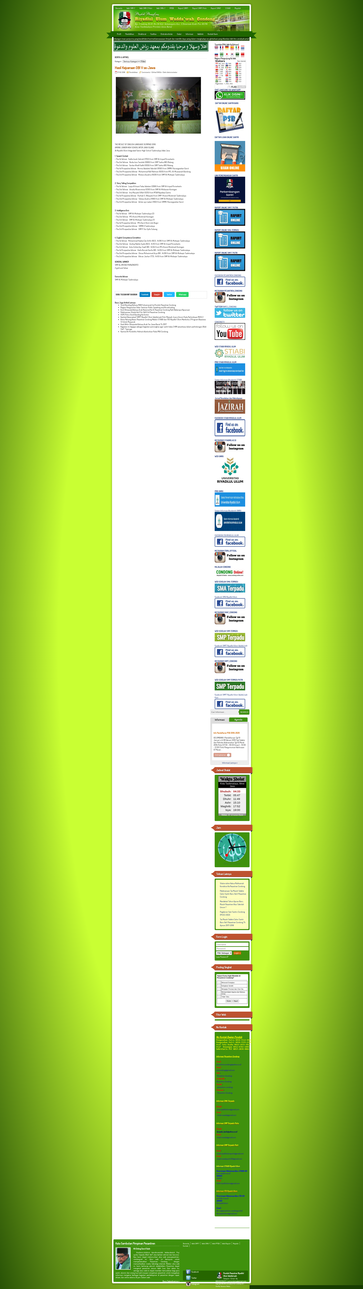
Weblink (200, 34)
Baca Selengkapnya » (171, 1281)
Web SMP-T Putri (145, 8)
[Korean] (232, 56)
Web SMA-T (160, 8)
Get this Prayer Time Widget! (232, 817)
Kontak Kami (213, 34)
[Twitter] (188, 1280)
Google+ (157, 294)
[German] (227, 49)
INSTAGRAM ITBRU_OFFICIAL (226, 551)
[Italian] (238, 49)
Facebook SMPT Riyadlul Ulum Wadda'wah (231, 645)
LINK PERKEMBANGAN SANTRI (226, 175)
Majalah (238, 8)
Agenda (238, 719)
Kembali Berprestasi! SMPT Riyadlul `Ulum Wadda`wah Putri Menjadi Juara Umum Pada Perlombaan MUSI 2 (162, 317)
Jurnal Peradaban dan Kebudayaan (228, 398)
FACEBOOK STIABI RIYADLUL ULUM (228, 418)
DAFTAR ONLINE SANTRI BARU (227, 103)
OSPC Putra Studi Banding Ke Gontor (135, 314)
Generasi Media (225, 1286)
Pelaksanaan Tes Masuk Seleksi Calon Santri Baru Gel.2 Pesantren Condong (233, 894)
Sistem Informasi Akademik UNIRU (228, 510)
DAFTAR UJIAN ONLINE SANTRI (227, 137)
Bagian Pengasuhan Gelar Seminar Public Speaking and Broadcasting (148, 307)
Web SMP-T (130, 8)
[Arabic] (238, 56)
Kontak (185, 1246)
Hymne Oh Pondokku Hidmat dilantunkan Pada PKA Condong (144, 331)
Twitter (169, 294)
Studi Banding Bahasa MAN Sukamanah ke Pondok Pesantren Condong (148, 305)
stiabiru (219, 1178)
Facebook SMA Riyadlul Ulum (226, 597)
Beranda (119, 8)
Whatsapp (182, 294)
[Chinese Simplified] (243, 56)
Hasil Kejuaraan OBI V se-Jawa (135, 67)
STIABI (227, 8)
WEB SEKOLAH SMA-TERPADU (226, 581)
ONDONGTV (220, 322)
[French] (222, 49)
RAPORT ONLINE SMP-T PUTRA (226, 207)
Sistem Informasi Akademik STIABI (228, 380)
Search (244, 712)
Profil (119, 34)
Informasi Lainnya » (229, 763)
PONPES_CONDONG (226, 306)
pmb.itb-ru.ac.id (222, 1198)
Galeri (179, 34)
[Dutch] (243, 49)
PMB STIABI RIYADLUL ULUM (225, 362)
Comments (146, 72)
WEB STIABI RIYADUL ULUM (225, 346)
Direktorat (142, 34)
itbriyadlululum (222, 1203)
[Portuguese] (222, 56)
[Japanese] (227, 56)
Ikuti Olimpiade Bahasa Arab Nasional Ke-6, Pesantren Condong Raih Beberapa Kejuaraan (155, 310)
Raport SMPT (183, 8)
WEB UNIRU (219, 456)
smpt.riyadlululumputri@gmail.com (230, 1153)
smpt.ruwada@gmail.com (226, 1137)
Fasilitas (153, 34)
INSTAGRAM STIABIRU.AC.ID (225, 440)
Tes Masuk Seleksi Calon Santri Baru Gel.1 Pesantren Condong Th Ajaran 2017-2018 (232, 922)
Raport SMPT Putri (199, 8)
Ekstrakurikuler (167, 34)
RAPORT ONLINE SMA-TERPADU (227, 230)
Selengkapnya (220, 732)
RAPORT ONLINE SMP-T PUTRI (226, 253)
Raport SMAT (216, 8)
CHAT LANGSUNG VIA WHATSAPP (227, 90)
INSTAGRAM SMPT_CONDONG (226, 661)
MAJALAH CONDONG (223, 567)
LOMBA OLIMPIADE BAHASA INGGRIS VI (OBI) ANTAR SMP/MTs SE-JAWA (229, 743)
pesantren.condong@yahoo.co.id (228, 1064)
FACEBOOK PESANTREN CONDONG (228, 275)
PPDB (172, 8)
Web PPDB (216, 1243)
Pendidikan (129, 34)
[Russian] (217, 56)
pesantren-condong (225, 1087)
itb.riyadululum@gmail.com (226, 1213)
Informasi (189, 34)
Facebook (144, 294)
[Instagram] (188, 1286)
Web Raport (226, 1243)
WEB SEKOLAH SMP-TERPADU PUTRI (229, 680)
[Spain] (232, 49)
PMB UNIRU (219, 491)
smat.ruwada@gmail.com (226, 1115)
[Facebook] (188, 1274)
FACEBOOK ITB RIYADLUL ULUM (227, 535)
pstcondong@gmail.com (225, 1070)
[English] (217, 49)
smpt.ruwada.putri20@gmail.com (229, 1159)
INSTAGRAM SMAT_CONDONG (226, 612)
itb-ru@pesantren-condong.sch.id (229, 1210)
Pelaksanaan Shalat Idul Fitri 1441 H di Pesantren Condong (143, 312)
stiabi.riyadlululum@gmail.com (227, 1183)
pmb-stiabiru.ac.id (223, 1173)
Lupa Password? (222, 957)
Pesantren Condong (224, 1076)
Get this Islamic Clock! (232, 863)
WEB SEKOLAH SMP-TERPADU (226, 631)
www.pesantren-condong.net (235, 1284)
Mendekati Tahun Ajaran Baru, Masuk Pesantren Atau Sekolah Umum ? (232, 904)
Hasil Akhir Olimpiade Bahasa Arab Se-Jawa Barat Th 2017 (144, 324)
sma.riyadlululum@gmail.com (228, 1109)
